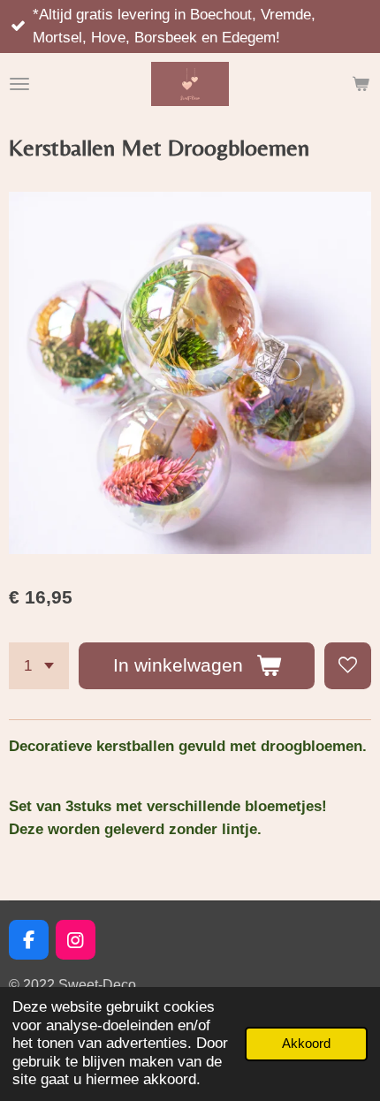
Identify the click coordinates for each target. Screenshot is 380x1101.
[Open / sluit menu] (19, 84)
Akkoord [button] (306, 1043)
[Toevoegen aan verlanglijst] (347, 665)
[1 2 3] (39, 665)
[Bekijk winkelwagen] (360, 84)
